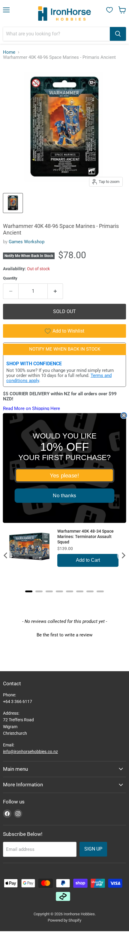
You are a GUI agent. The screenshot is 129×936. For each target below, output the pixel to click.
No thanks (64, 495)
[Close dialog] (124, 415)
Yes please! (64, 475)
